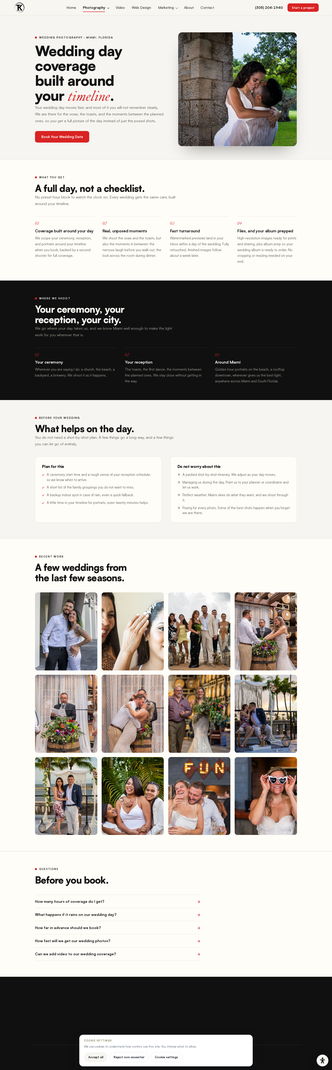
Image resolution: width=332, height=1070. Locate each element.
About (189, 7)
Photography (94, 7)
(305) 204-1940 (269, 7)
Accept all (95, 1057)
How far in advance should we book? (68, 927)
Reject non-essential (129, 1057)
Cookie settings (166, 1057)
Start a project (303, 8)
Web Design (141, 7)
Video (120, 7)
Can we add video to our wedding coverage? (75, 954)
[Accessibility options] (322, 1060)
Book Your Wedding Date (62, 137)
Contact (207, 7)
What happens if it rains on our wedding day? (76, 914)
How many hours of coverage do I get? (69, 901)
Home (71, 7)
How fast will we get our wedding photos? (72, 941)
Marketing (166, 7)
